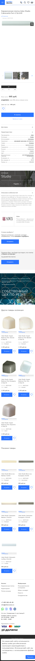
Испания (31, 143)
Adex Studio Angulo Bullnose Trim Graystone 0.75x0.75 (8, 424)
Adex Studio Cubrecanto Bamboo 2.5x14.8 (8, 516)
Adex (32, 135)
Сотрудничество (23, 595)
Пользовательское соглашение (23, 587)
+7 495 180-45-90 (7, 602)
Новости (20, 593)
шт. (9, 86)
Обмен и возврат (23, 590)
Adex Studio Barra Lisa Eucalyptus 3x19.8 (25, 475)
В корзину (17, 115)
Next (32, 76)
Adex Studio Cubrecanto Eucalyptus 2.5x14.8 (25, 516)
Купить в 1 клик (17, 119)
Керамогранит (5, 588)
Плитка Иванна (9, 2)
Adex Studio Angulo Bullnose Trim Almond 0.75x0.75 (7, 337)
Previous (3, 76)
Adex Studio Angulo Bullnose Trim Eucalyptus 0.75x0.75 (8, 381)
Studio (32, 137)
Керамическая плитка (7, 586)
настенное (31, 139)
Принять (30, 657)
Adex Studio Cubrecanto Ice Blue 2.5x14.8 (8, 558)
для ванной (17, 141)
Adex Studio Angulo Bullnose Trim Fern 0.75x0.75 (24, 381)
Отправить (10, 241)
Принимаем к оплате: (8, 623)
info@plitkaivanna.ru (7, 605)
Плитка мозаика (6, 591)
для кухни (23, 141)
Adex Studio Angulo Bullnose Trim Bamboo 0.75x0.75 (24, 337)
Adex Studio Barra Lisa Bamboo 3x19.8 (8, 475)
